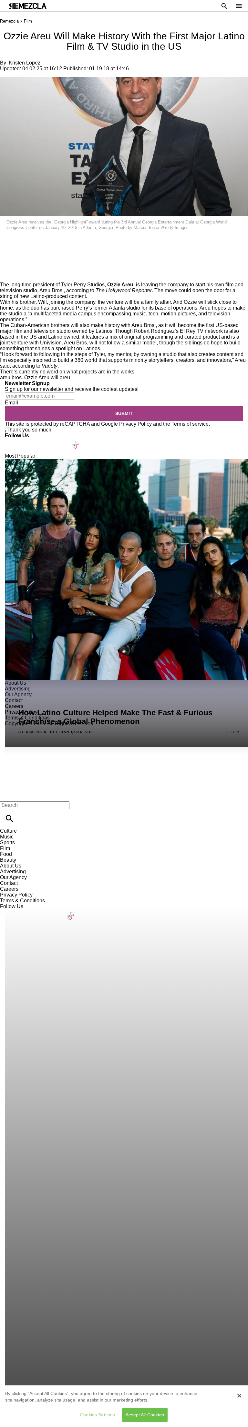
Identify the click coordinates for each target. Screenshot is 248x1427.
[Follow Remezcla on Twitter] (28, 441)
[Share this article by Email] (54, 241)
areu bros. (11, 377)
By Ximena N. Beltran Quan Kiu (55, 732)
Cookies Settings (97, 1414)
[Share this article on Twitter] (39, 241)
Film (28, 21)
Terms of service (190, 424)
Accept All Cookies (145, 1414)
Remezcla (9, 21)
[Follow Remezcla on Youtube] (60, 441)
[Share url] (7, 274)
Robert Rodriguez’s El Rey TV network (178, 331)
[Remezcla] (28, 6)
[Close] (239, 1396)
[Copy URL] (15, 260)
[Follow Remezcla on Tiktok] (75, 441)
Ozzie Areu (36, 377)
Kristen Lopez (24, 62)
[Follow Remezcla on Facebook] (13, 441)
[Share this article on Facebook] (24, 241)
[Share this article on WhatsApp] (8, 241)
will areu (60, 377)
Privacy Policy (135, 424)
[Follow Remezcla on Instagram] (44, 441)
